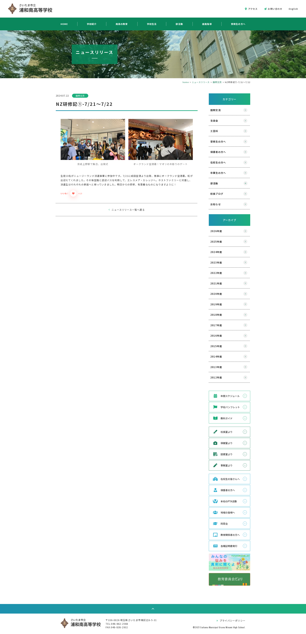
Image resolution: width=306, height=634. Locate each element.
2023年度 (216, 262)
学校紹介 (92, 24)
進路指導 (207, 24)
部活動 (179, 24)
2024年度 (216, 252)
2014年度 (216, 356)
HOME (64, 24)
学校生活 (152, 24)
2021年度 (216, 283)
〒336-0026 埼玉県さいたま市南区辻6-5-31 (131, 620)
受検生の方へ (238, 24)
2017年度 (216, 325)
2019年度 (216, 304)
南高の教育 (122, 24)
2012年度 (216, 377)
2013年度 (216, 367)
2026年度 (216, 231)
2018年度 (216, 314)
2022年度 (216, 273)
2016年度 (216, 335)
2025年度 (216, 241)
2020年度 (216, 293)
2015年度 (216, 346)
